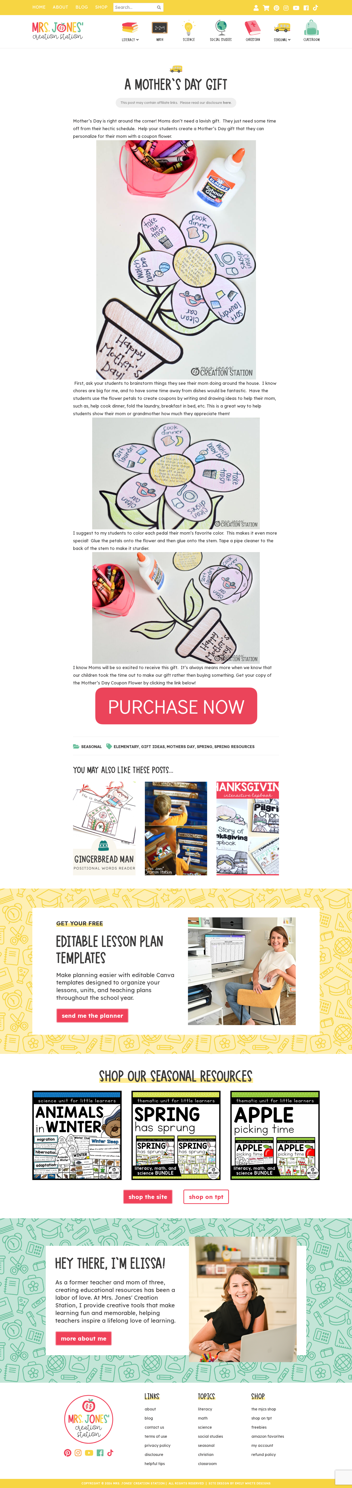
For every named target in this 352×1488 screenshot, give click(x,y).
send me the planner (92, 1015)
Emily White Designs (253, 1483)
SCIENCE (189, 39)
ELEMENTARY (126, 746)
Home (38, 7)
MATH (159, 39)
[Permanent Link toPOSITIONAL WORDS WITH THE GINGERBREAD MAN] (104, 830)
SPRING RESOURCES (234, 746)
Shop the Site (148, 1196)
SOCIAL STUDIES (221, 39)
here (227, 103)
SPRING (204, 746)
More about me (83, 1338)
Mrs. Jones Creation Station (57, 31)
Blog (81, 7)
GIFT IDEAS (153, 746)
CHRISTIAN (253, 39)
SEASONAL (280, 40)
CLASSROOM (311, 39)
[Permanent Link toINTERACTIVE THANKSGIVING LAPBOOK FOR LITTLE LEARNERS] (247, 830)
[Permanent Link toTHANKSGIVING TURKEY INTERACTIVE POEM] (176, 830)
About (60, 7)
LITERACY (128, 40)
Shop (101, 7)
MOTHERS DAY (181, 746)
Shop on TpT (206, 1196)
